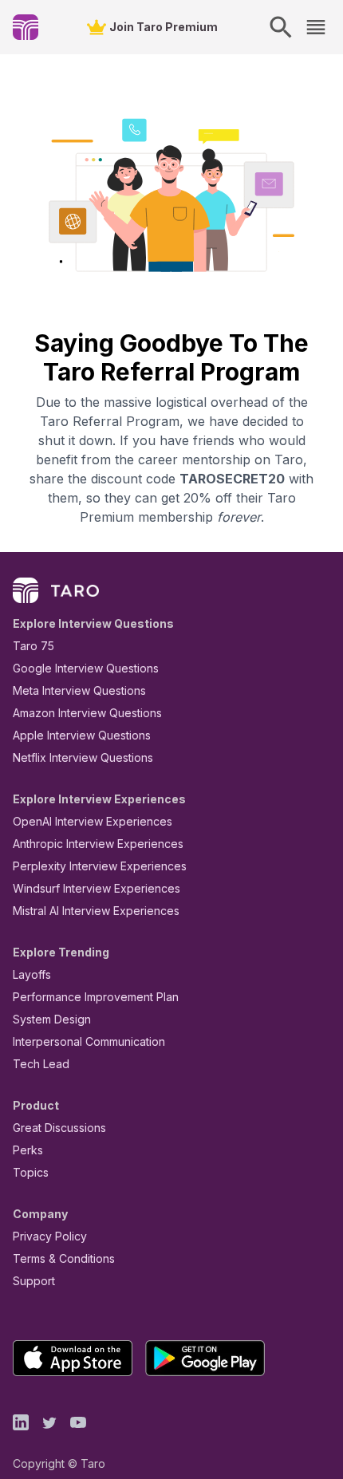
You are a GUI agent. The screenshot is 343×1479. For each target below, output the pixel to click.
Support (34, 1281)
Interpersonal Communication (89, 1041)
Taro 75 (33, 646)
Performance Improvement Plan (96, 997)
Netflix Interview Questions (83, 757)
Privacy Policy (50, 1236)
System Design (52, 1019)
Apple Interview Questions (82, 735)
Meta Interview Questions (79, 690)
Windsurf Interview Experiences (96, 888)
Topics (31, 1172)
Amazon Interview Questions (87, 713)
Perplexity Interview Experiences (100, 866)
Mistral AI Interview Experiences (96, 910)
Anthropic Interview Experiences (98, 843)
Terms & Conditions (64, 1258)
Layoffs (32, 974)
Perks (28, 1150)
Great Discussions (59, 1127)
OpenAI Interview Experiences (92, 821)
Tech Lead (41, 1064)
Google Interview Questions (86, 668)
